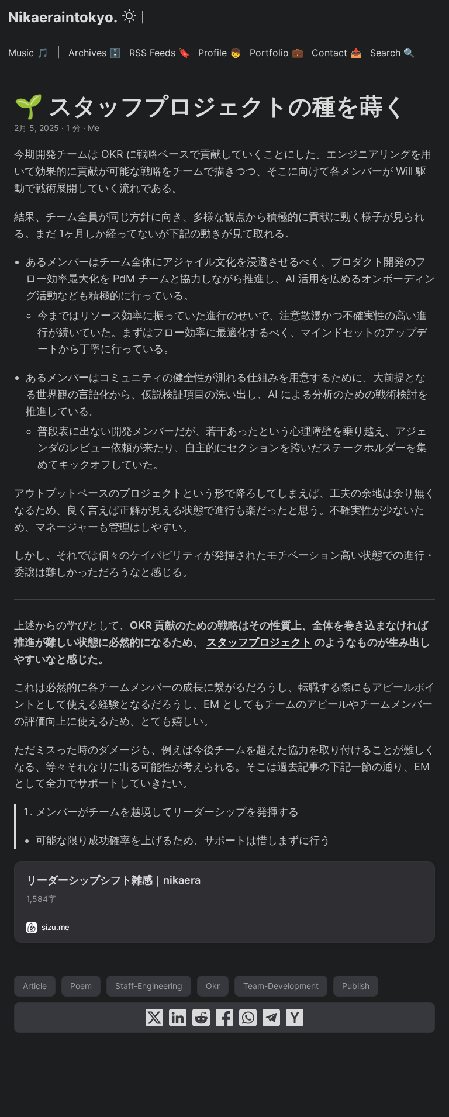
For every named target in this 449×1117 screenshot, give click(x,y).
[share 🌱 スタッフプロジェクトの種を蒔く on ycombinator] (294, 1017)
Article (35, 986)
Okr (213, 986)
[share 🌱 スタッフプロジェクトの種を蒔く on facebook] (224, 1017)
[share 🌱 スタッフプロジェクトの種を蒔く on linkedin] (177, 1017)
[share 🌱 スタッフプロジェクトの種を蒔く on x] (154, 1017)
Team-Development (281, 986)
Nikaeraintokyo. (63, 17)
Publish (355, 986)
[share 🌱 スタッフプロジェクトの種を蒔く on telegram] (271, 1017)
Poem (81, 986)
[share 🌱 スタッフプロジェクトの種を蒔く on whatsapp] (248, 1017)
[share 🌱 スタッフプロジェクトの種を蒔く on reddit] (201, 1017)
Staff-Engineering (148, 986)
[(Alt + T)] (129, 17)
